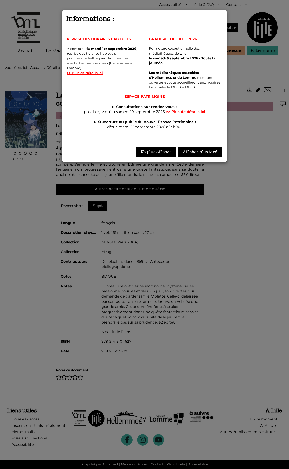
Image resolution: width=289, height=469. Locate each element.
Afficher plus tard (200, 152)
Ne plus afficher (156, 152)
